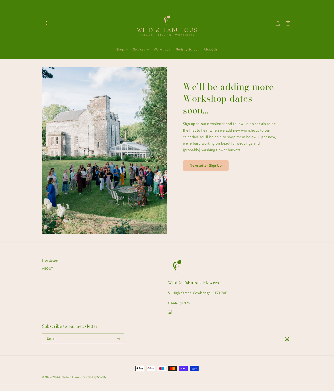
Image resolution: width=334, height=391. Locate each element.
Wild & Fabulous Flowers (67, 376)
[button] (47, 23)
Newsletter (50, 260)
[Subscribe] (119, 338)
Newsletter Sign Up (206, 165)
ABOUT (47, 268)
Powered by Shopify (94, 376)
